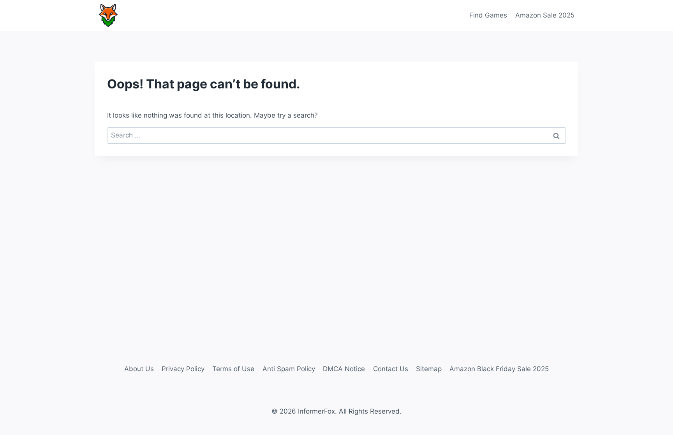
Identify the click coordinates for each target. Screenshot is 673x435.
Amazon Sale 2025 (544, 15)
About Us (139, 369)
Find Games (488, 15)
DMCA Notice (344, 369)
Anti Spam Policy (289, 369)
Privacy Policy (183, 369)
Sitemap (429, 369)
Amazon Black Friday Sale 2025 (499, 369)
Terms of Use (233, 369)
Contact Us (390, 369)
